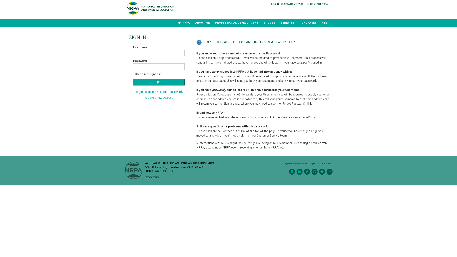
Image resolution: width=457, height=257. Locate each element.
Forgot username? (146, 91)
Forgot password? (171, 91)
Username (140, 47)
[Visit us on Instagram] (315, 172)
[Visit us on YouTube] (322, 172)
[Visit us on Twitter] (307, 172)
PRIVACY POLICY (151, 177)
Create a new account (159, 97)
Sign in (274, 4)
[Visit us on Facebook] (292, 172)
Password (140, 60)
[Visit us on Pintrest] (330, 172)
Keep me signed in (148, 74)
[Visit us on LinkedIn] (300, 172)
